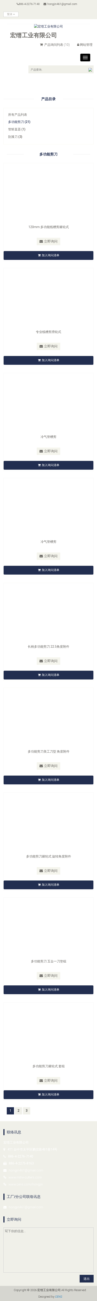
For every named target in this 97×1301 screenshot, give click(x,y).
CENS (58, 1296)
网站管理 (86, 44)
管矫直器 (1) (16, 129)
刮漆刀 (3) (15, 137)
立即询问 (51, 241)
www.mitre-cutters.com (25, 1177)
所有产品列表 (17, 114)
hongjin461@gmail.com (62, 4)
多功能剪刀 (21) (19, 122)
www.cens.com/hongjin (26, 1184)
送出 (86, 1278)
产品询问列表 (57, 44)
